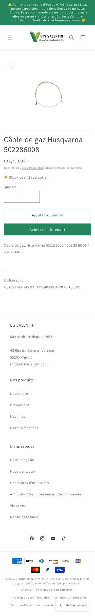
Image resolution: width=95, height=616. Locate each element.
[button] (10, 37)
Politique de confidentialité (31, 597)
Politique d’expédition (25, 605)
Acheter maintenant (47, 229)
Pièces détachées (24, 427)
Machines (17, 416)
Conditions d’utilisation (70, 597)
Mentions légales (24, 517)
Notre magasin (22, 459)
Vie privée (18, 505)
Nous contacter (22, 471)
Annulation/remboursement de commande (45, 494)
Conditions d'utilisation (29, 482)
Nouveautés (20, 393)
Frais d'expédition (33, 168)
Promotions (20, 405)
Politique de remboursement (55, 589)
